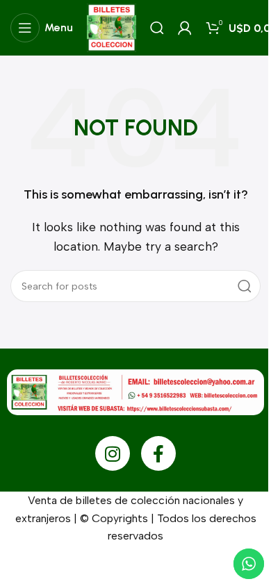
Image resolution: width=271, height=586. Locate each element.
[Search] (157, 28)
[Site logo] (111, 26)
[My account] (185, 28)
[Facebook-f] (158, 453)
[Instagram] (112, 453)
